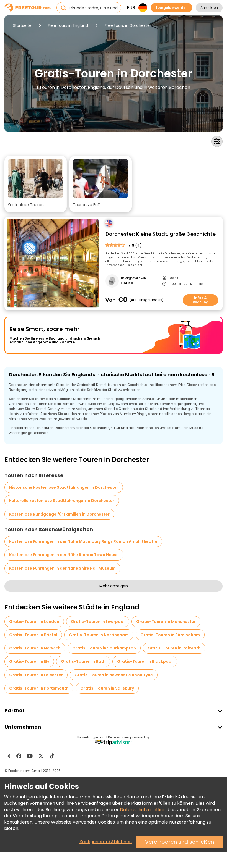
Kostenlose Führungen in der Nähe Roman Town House (64, 555)
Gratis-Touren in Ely (29, 661)
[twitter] (41, 756)
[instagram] (7, 756)
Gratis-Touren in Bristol (33, 635)
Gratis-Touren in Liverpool (98, 621)
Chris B (127, 283)
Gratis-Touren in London (34, 621)
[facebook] (19, 756)
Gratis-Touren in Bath (83, 661)
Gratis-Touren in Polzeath (174, 648)
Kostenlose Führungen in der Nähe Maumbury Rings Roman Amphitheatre (83, 541)
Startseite (22, 25)
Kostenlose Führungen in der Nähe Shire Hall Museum (62, 568)
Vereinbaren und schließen (179, 842)
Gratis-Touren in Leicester (36, 675)
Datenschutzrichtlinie (143, 809)
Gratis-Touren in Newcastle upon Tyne (113, 675)
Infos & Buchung (200, 299)
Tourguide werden (171, 7)
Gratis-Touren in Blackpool (144, 661)
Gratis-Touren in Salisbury (107, 688)
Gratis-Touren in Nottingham (99, 635)
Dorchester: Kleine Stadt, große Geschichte (160, 234)
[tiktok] (52, 756)
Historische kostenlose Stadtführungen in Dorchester (63, 487)
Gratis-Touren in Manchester (166, 621)
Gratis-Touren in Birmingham (170, 635)
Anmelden (209, 7)
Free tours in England (68, 25)
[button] (35, 184)
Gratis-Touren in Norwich (35, 648)
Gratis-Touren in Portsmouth (39, 688)
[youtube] (30, 756)
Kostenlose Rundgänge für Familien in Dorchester (59, 514)
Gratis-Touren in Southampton (104, 648)
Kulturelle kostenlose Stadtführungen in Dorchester (61, 500)
